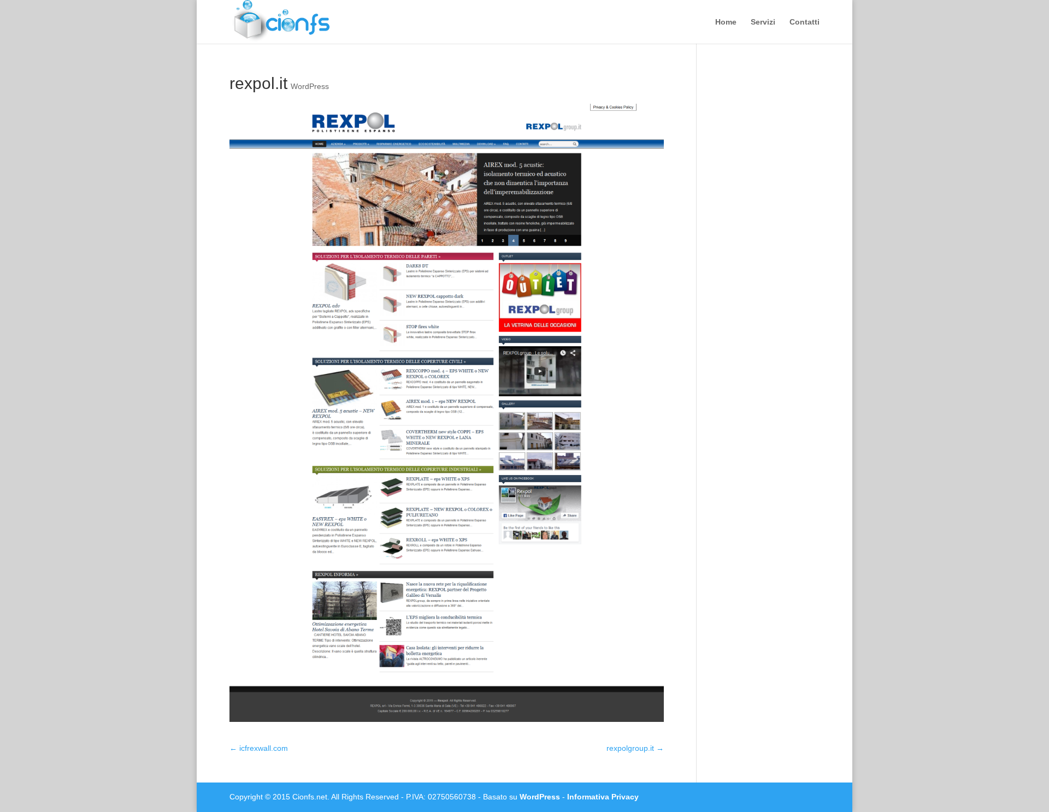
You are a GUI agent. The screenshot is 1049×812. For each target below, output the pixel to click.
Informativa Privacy (603, 796)
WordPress (310, 86)
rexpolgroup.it (635, 748)
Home (725, 22)
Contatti (804, 22)
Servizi (763, 22)
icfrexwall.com (258, 748)
